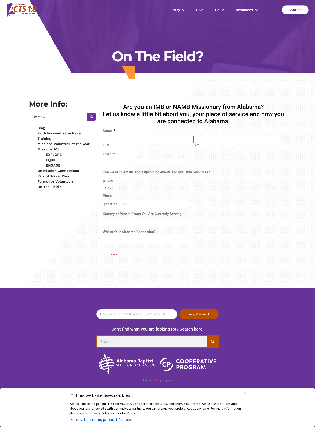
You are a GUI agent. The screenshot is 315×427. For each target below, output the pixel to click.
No (109, 187)
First (106, 145)
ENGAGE (53, 165)
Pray (176, 10)
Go (217, 10)
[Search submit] (91, 117)
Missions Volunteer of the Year (64, 144)
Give (199, 10)
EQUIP (51, 160)
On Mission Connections (58, 171)
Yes (110, 181)
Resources (244, 10)
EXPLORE (54, 155)
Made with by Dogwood (157, 380)
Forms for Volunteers (56, 181)
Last (197, 145)
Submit (111, 255)
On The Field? (49, 187)
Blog (41, 128)
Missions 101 (48, 149)
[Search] (212, 341)
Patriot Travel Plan (53, 176)
